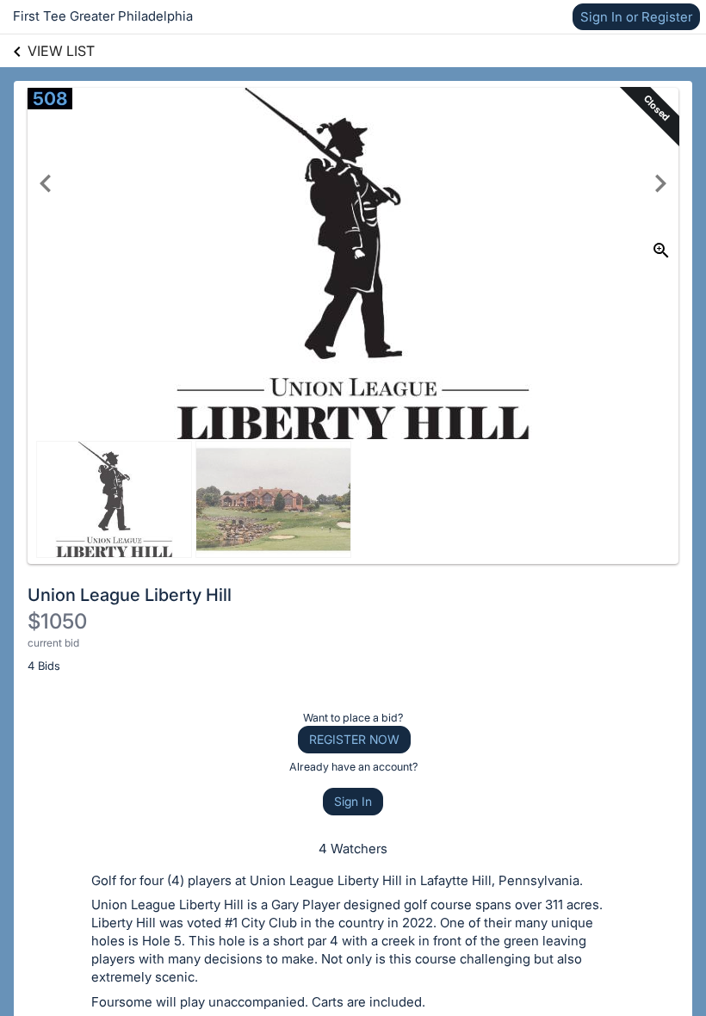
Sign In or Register (636, 17)
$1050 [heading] (57, 621)
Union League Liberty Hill (130, 595)
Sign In (353, 801)
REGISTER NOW (354, 739)
